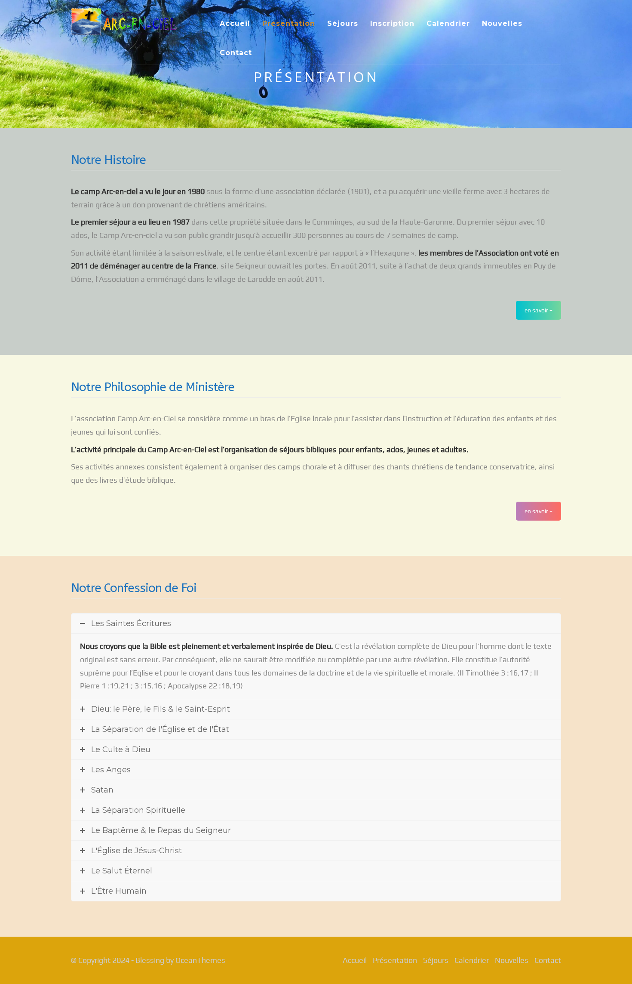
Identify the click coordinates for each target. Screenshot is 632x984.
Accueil (235, 23)
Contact (236, 53)
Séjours (342, 23)
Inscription (392, 23)
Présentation (288, 23)
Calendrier (448, 23)
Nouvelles (502, 23)
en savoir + (538, 310)
